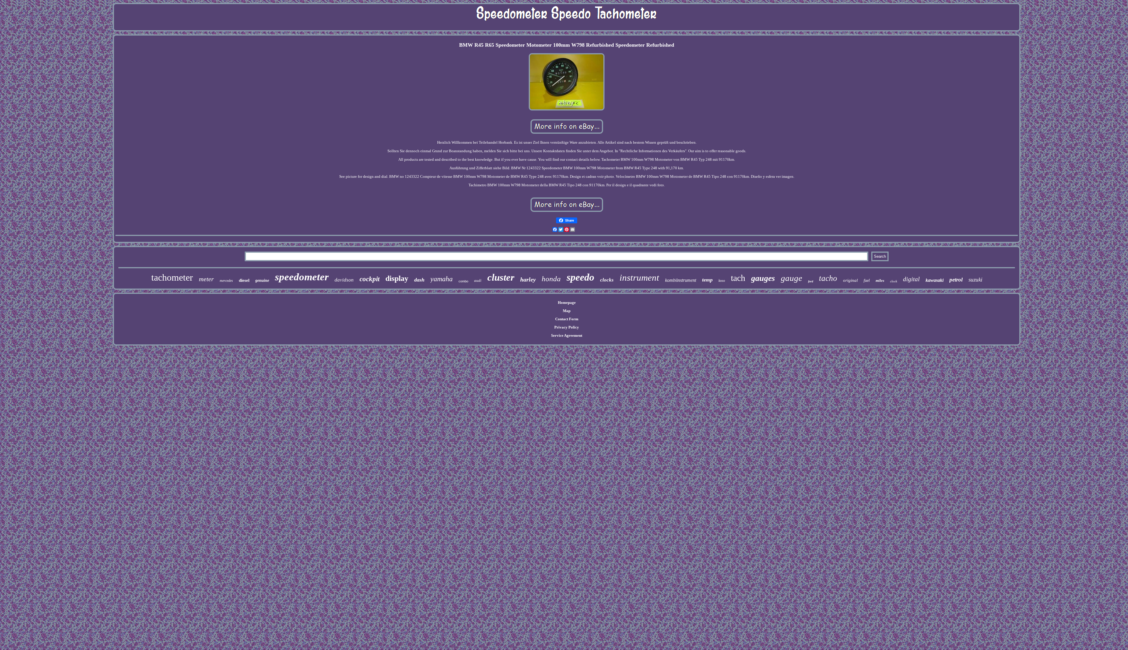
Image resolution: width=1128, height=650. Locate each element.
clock (893, 281)
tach (738, 278)
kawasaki (935, 280)
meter (206, 279)
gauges (763, 278)
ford (810, 281)
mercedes (226, 281)
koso (722, 281)
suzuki (975, 280)
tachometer (172, 277)
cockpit (370, 279)
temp (707, 280)
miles (880, 280)
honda (551, 279)
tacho (828, 278)
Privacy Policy (566, 327)
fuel (867, 280)
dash (419, 280)
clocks (607, 280)
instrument (639, 277)
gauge (791, 278)
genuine (262, 280)
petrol (956, 280)
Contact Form (566, 319)
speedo (580, 277)
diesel (244, 280)
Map (566, 311)
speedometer (302, 277)
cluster (500, 277)
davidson (344, 280)
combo (463, 281)
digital (911, 279)
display (396, 278)
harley (528, 279)
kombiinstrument (680, 280)
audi (477, 280)
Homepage (567, 302)
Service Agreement (566, 335)
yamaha (441, 279)
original (850, 280)
